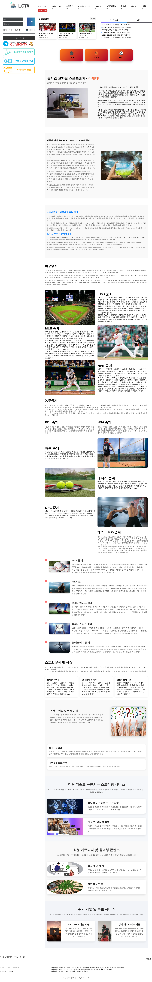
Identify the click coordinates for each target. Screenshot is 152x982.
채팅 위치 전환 (20, 38)
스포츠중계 (42, 8)
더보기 (93, 19)
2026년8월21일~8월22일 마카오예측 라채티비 (117, 32)
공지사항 (123, 7)
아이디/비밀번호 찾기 (15, 30)
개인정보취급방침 (6, 957)
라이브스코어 (57, 6)
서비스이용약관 (19, 957)
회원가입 (5, 30)
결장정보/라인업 (84, 6)
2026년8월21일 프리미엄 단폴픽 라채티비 (116, 24)
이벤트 (133, 6)
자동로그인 (31, 30)
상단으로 (148, 959)
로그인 (31, 21)
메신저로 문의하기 (7, 971)
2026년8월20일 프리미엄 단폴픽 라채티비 (116, 35)
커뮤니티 (98, 6)
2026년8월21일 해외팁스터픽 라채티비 (115, 30)
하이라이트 (144, 7)
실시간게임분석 (111, 7)
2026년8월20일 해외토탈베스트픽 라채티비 (116, 37)
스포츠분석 (69, 7)
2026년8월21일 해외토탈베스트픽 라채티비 (116, 27)
